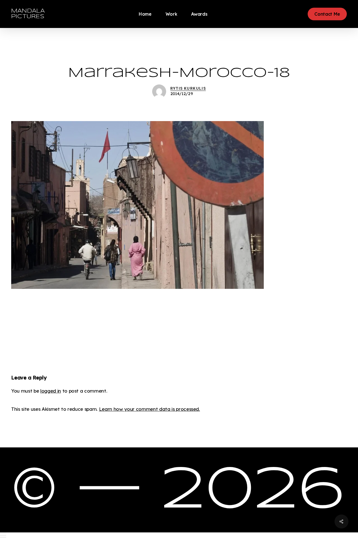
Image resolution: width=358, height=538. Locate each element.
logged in (50, 391)
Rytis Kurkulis (188, 88)
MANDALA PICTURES (28, 13)
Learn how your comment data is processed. (149, 409)
